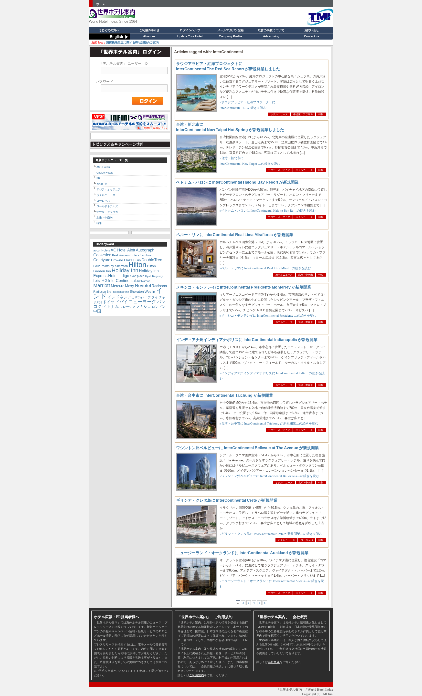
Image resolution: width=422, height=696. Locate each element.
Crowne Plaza (122, 260)
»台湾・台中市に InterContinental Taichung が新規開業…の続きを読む (269, 423)
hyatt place (137, 276)
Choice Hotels (104, 172)
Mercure (117, 286)
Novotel (143, 285)
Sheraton (137, 291)
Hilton (137, 264)
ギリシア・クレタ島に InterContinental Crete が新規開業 (226, 500)
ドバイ (121, 302)
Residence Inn (120, 291)
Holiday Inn (125, 270)
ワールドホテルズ (107, 206)
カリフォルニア (141, 297)
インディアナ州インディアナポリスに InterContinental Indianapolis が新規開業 (246, 340)
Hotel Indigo (118, 276)
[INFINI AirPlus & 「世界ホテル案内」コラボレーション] (130, 129)
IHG (104, 280)
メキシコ (143, 306)
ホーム (101, 4)
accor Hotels (101, 250)
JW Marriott (143, 281)
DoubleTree (151, 259)
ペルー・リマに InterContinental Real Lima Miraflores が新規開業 (234, 235)
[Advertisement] (242, 16)
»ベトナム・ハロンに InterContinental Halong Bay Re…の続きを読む (268, 210)
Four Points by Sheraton (110, 266)
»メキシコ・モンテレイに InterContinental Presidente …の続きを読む (268, 315)
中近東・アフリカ (303, 114)
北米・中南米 (305, 274)
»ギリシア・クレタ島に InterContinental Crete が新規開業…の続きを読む (271, 533)
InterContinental (122, 281)
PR (98, 178)
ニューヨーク (142, 301)
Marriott (101, 285)
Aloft (131, 250)
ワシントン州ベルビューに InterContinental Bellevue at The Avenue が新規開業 (247, 448)
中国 (97, 311)
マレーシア (128, 307)
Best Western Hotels (125, 255)
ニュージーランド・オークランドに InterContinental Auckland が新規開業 (242, 553)
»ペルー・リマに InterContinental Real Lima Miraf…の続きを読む (265, 268)
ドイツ (109, 302)
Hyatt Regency (154, 276)
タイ (154, 297)
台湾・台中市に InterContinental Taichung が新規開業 (224, 395)
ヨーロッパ (307, 540)
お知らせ (101, 183)
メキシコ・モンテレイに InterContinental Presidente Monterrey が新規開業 (243, 287)
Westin (150, 291)
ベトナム (110, 306)
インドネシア (119, 297)
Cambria (145, 255)
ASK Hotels (103, 167)
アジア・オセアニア (279, 170)
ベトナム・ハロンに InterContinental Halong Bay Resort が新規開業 (237, 182)
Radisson (159, 286)
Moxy (129, 286)
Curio (137, 260)
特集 (320, 114)
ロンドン (158, 307)
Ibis (96, 280)
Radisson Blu (102, 291)
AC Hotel (119, 250)
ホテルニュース (279, 114)
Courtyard (101, 260)
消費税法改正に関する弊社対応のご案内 (125, 42)
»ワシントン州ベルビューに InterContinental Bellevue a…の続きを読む (269, 476)
